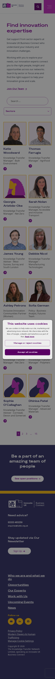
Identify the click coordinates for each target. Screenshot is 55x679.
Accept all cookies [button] (27, 352)
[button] (27, 343)
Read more (29, 336)
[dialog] (27, 339)
